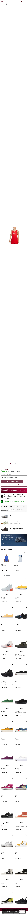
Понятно (22, 911)
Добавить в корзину (12, 481)
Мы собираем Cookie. (11, 911)
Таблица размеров (6, 474)
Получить (22, 490)
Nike (2, 2)
